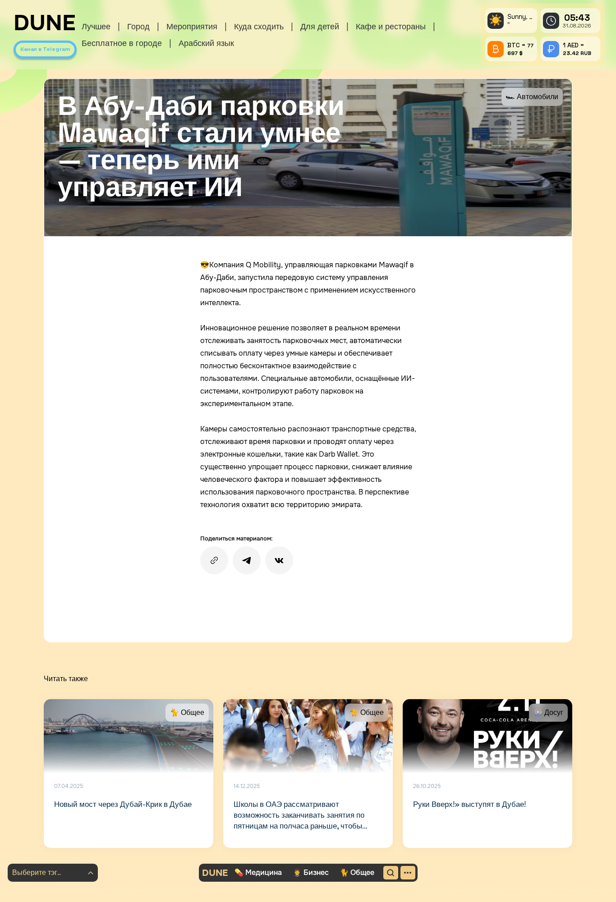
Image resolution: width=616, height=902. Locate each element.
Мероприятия (191, 26)
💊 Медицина (258, 872)
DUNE (45, 23)
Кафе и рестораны (391, 26)
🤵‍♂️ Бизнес (311, 872)
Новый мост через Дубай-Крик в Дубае (123, 804)
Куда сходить (259, 26)
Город (138, 26)
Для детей (319, 26)
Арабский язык (206, 43)
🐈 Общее (357, 872)
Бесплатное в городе (122, 43)
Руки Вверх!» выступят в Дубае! (469, 804)
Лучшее (96, 26)
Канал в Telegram (45, 49)
